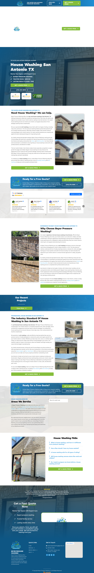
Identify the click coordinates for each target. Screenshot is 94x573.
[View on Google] (13, 202)
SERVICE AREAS (46, 28)
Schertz (78, 261)
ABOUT (56, 28)
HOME (29, 28)
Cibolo (33, 141)
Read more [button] (14, 211)
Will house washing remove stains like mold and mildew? (65, 457)
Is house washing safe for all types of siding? (65, 452)
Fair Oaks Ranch (29, 351)
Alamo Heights (19, 351)
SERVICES (35, 28)
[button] (11, 206)
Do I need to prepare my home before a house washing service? (65, 463)
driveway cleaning (41, 160)
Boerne (23, 407)
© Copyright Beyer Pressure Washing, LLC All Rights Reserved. (47, 570)
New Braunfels (40, 141)
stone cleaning (45, 368)
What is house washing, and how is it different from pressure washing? (65, 443)
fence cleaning (36, 368)
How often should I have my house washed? (65, 448)
